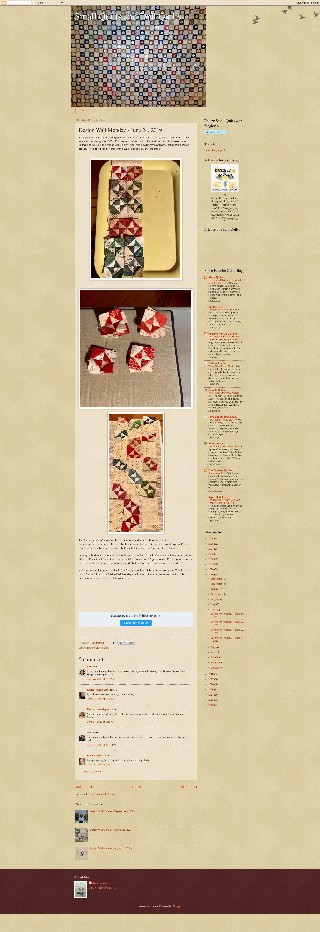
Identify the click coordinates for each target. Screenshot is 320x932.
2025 (211, 543)
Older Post (189, 787)
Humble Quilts (216, 390)
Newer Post (83, 787)
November (217, 583)
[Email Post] (112, 642)
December (217, 578)
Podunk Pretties (217, 363)
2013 (211, 699)
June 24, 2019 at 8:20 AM (101, 698)
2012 (211, 705)
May (213, 647)
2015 (211, 689)
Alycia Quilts (215, 277)
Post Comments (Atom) (102, 794)
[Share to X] (126, 643)
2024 (211, 548)
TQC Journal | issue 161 (220, 419)
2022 (211, 559)
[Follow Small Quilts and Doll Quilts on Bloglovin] (215, 134)
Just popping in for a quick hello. (224, 446)
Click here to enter (136, 623)
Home (83, 109)
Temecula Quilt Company (222, 417)
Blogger (177, 906)
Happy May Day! (217, 473)
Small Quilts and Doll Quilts (128, 16)
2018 (211, 674)
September (217, 594)
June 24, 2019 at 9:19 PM (101, 764)
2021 (211, 564)
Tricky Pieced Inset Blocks (221, 366)
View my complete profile (102, 887)
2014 (211, 694)
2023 (211, 554)
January (215, 667)
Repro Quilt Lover (218, 497)
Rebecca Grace (95, 755)
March (215, 657)
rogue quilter (215, 443)
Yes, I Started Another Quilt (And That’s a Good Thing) (224, 501)
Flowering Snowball (218, 309)
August (215, 599)
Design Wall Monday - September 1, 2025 (112, 811)
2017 (211, 679)
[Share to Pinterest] (133, 643)
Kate (89, 666)
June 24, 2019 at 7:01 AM (101, 679)
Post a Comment (92, 771)
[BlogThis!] (123, 643)
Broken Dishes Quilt (98, 647)
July (213, 604)
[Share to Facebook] (130, 643)
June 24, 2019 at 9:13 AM (101, 721)
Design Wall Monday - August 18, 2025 (111, 848)
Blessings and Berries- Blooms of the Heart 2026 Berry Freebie (225, 338)
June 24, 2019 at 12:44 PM (101, 745)
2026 (211, 538)
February (216, 662)
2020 (211, 569)
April (214, 652)
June (214, 609)
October (215, 589)
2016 (211, 684)
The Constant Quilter (220, 470)
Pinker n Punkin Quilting (222, 333)
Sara (89, 732)
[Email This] (119, 643)
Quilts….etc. (215, 306)
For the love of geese (99, 709)
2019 (211, 574)
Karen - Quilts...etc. (98, 689)
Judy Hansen (99, 883)
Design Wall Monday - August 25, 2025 (111, 829)
